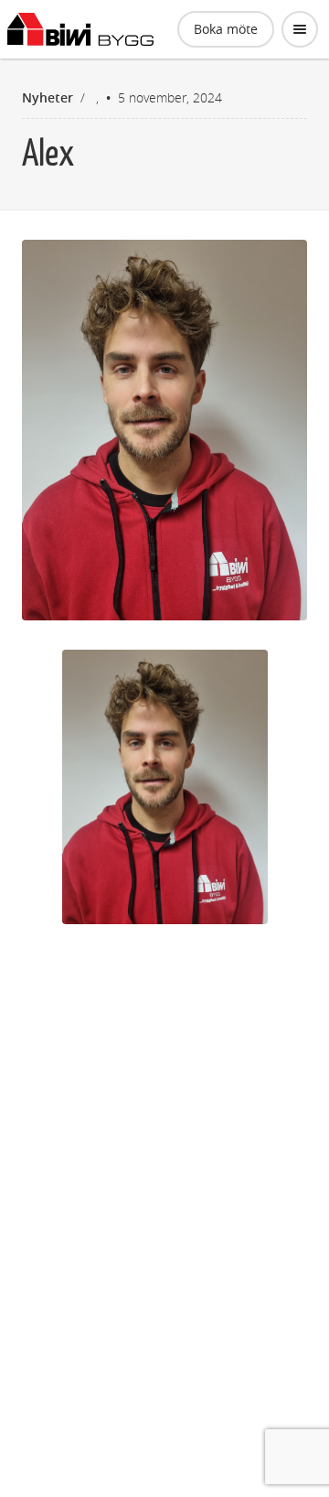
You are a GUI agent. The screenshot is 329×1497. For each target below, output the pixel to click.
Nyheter (47, 97)
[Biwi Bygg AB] (80, 29)
